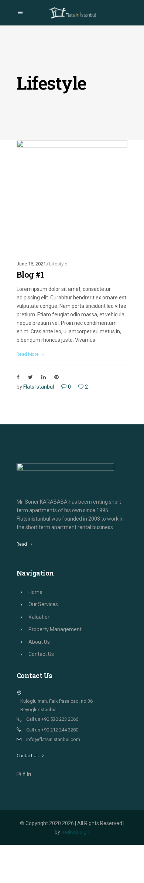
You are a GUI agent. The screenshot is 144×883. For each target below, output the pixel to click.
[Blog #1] (72, 195)
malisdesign (75, 832)
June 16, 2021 (31, 264)
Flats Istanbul (38, 387)
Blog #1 (30, 274)
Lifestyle (58, 264)
